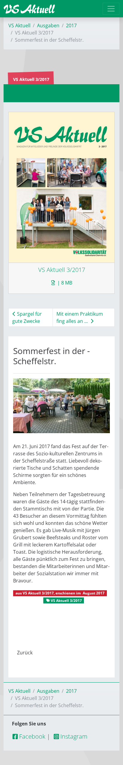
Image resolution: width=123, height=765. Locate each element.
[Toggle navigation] (111, 9)
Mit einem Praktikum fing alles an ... (79, 317)
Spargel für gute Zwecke (27, 317)
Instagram (73, 736)
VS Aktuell (19, 25)
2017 (71, 25)
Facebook (31, 736)
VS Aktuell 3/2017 (38, 593)
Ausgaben (48, 25)
